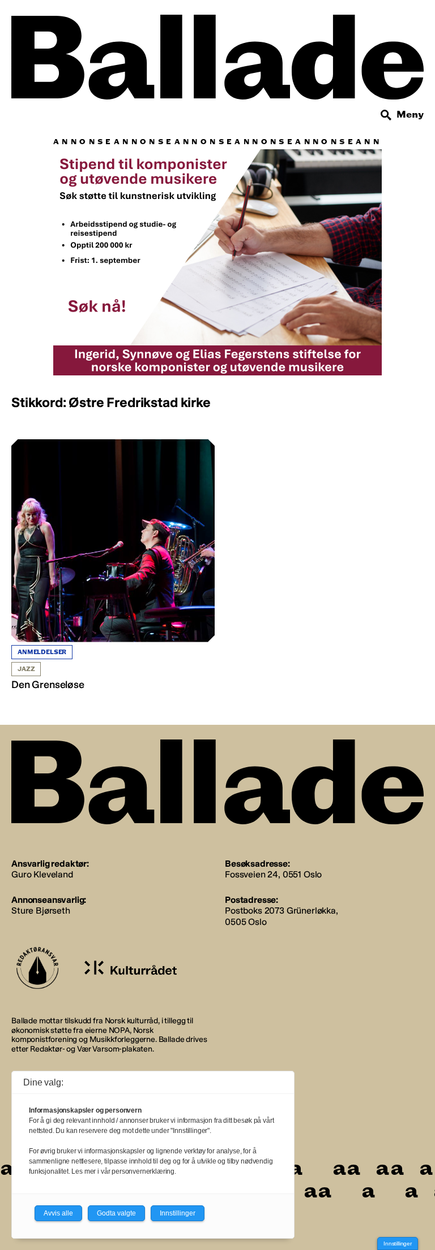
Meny (410, 114)
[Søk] (386, 115)
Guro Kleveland (42, 874)
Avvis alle (58, 1213)
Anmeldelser (42, 652)
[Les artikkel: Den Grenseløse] (113, 565)
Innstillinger (397, 1243)
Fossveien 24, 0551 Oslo (273, 874)
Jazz (26, 669)
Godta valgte (116, 1213)
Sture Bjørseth (40, 910)
